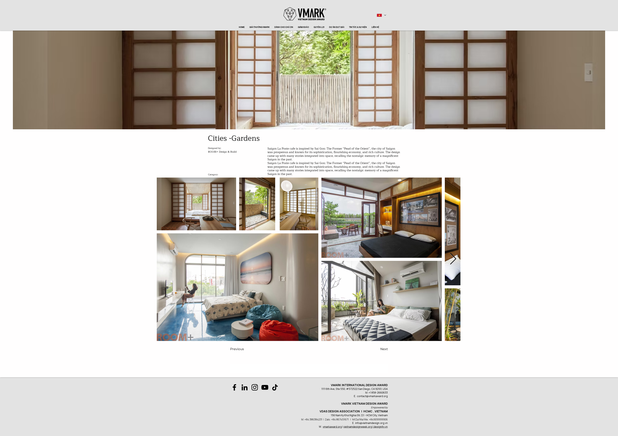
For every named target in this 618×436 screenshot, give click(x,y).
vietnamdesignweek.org (357, 426)
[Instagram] (254, 387)
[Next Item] (453, 259)
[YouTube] (265, 387)
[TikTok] (275, 387)
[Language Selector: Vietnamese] (381, 15)
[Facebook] (234, 387)
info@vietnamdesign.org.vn (371, 423)
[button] (243, 349)
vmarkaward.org (332, 426)
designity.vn (381, 426)
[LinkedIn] (244, 387)
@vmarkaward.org (377, 396)
